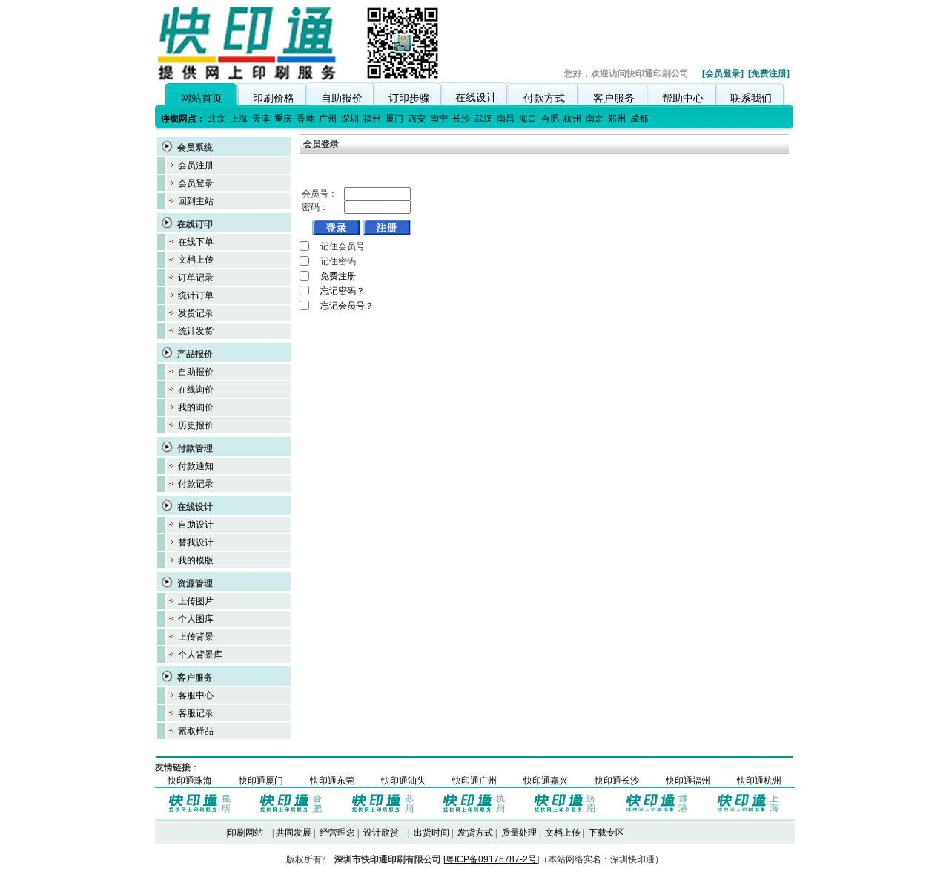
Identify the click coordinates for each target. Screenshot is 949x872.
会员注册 (196, 165)
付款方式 (544, 98)
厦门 (394, 119)
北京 (216, 119)
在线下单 (196, 242)
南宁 (439, 119)
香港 (305, 119)
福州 (372, 119)
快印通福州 (688, 781)
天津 (261, 119)
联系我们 (751, 98)
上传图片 (196, 601)
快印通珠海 (190, 781)
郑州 (617, 119)
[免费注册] (769, 73)
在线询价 (196, 389)
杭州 (572, 119)
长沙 (461, 119)
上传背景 (196, 637)
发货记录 (196, 313)
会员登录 (196, 183)
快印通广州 (474, 781)
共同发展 (293, 832)
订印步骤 (409, 98)
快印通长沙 (617, 781)
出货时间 (431, 832)
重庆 (283, 119)
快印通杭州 (759, 781)
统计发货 (196, 331)
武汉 (483, 119)
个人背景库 (200, 654)
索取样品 (196, 731)
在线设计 (476, 97)
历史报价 (196, 425)
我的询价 (196, 407)
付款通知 (196, 466)
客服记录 (196, 713)
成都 (639, 119)
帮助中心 (683, 98)
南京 (595, 119)
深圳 (350, 119)
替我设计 (196, 542)
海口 (528, 119)
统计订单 (196, 295)
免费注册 (338, 276)
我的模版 (196, 560)
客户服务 (614, 98)
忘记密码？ (342, 291)
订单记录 (196, 277)
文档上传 (196, 260)
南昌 (506, 119)
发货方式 (475, 832)
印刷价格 (273, 98)
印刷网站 (245, 832)
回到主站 (196, 201)
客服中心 (196, 695)
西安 (417, 119)
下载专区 (606, 832)
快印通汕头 (403, 781)
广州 (328, 119)
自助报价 (342, 98)
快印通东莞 (332, 781)
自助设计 (196, 524)
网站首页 (201, 98)
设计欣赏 (381, 832)
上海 (239, 119)
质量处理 (519, 832)
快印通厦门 (261, 781)
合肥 (550, 119)
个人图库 (196, 619)
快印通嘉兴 (545, 781)
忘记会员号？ (347, 306)
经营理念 (337, 832)
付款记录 (196, 484)
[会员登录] (723, 73)
